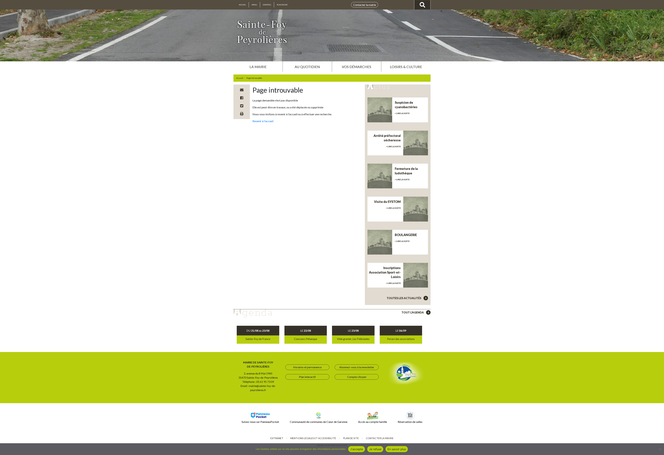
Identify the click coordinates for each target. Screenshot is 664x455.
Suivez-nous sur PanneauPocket (260, 421)
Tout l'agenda (413, 312)
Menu (254, 5)
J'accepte (356, 449)
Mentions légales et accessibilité (313, 438)
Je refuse (375, 449)
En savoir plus (397, 449)
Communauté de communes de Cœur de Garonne (318, 421)
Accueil (242, 5)
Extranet (276, 438)
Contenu (267, 5)
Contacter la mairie (364, 4)
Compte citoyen (356, 376)
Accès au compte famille (372, 421)
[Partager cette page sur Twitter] (242, 106)
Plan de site (282, 5)
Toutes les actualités (404, 298)
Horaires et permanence (307, 367)
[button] (258, 65)
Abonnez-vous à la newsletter (356, 367)
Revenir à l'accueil (262, 121)
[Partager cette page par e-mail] (242, 90)
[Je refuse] (659, 449)
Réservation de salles (410, 421)
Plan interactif (307, 376)
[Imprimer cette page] (242, 114)
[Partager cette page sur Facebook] (242, 98)
